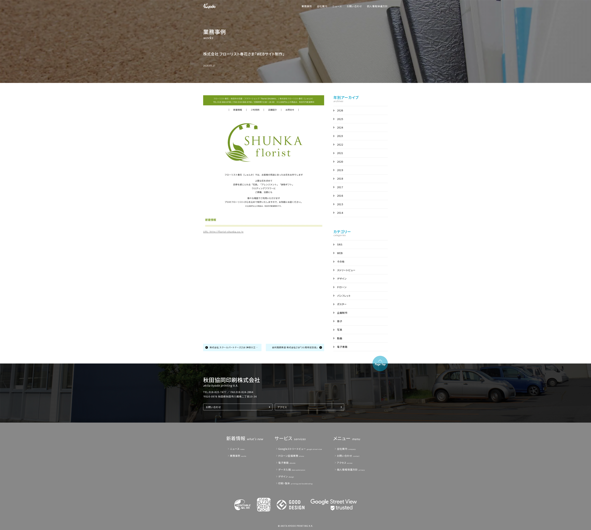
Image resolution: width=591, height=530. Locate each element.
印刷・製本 (284, 483)
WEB (340, 253)
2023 (340, 136)
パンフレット (344, 295)
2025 (340, 119)
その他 (340, 261)
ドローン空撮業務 (288, 455)
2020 (340, 161)
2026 (340, 110)
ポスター (342, 304)
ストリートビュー (346, 270)
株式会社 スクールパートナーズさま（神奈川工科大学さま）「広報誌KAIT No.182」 (235, 347)
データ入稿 (284, 469)
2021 (340, 153)
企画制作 (342, 313)
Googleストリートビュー (292, 448)
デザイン (342, 278)
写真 (339, 329)
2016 (340, 195)
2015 (340, 204)
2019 (340, 170)
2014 (340, 213)
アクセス (282, 407)
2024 (340, 127)
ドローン (342, 287)
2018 (340, 178)
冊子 (339, 321)
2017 (340, 187)
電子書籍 (342, 347)
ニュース (337, 6)
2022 (340, 144)
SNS (339, 244)
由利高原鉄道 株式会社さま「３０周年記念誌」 (295, 347)
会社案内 (322, 6)
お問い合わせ (354, 6)
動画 (339, 338)
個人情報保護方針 (377, 6)
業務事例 (307, 6)
